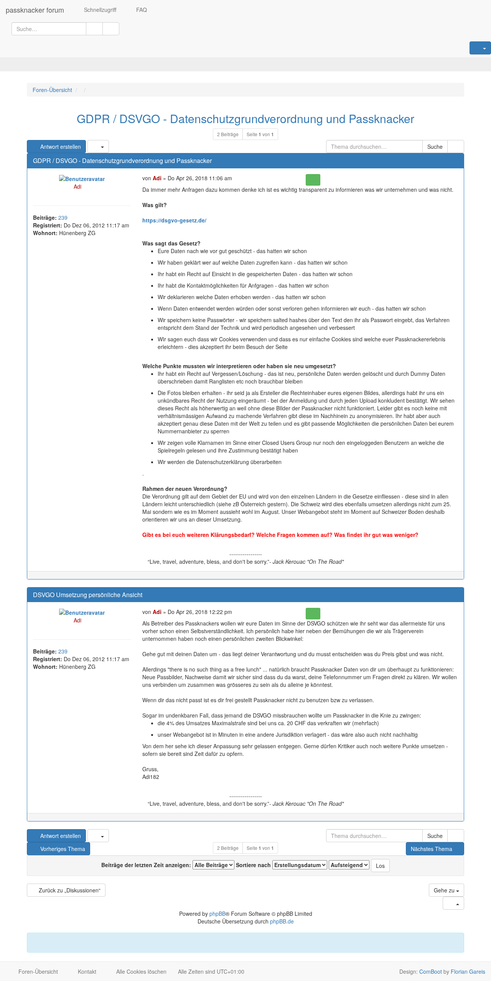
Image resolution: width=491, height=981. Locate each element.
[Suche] (94, 28)
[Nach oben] (454, 579)
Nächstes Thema (431, 849)
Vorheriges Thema (62, 849)
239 (63, 217)
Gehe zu (445, 890)
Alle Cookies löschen (140, 971)
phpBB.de (282, 921)
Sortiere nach (254, 865)
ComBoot (430, 971)
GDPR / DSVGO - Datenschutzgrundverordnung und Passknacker (245, 118)
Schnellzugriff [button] (99, 9)
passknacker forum (35, 10)
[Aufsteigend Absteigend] (349, 864)
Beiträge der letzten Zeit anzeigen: (147, 865)
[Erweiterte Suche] (110, 28)
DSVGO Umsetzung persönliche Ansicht (87, 594)
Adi (77, 186)
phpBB (217, 913)
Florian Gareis (468, 971)
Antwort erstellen (60, 146)
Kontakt (86, 971)
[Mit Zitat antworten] (313, 180)
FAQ (141, 9)
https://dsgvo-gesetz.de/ (174, 220)
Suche (435, 146)
